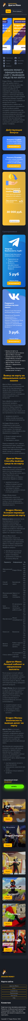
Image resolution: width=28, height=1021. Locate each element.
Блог (14, 988)
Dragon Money (7, 977)
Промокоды (14, 993)
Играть (14, 47)
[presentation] (5, 52)
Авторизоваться (14, 146)
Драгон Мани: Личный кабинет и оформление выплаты (13, 364)
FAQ (14, 998)
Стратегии (14, 991)
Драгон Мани (14, 986)
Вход (8, 11)
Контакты (14, 995)
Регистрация (17, 11)
